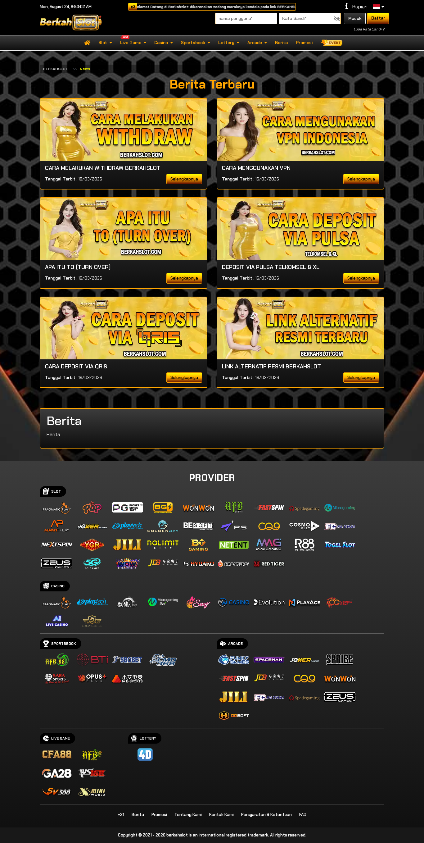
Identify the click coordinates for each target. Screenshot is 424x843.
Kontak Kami (221, 814)
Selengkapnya (184, 179)
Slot (102, 42)
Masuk (355, 18)
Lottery (226, 42)
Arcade (254, 42)
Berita (281, 42)
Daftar (378, 18)
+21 (121, 814)
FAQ (302, 814)
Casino (161, 42)
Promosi (304, 42)
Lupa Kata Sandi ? (369, 29)
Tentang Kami (188, 814)
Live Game (130, 42)
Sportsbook (193, 42)
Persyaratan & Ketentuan (266, 814)
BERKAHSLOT (55, 68)
